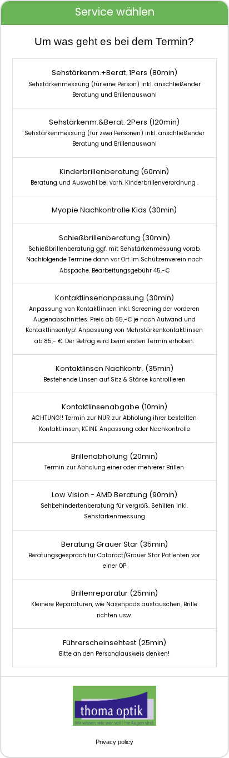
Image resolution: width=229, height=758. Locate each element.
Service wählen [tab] (115, 11)
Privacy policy (114, 742)
